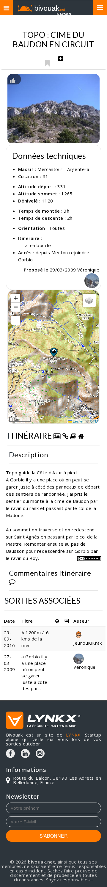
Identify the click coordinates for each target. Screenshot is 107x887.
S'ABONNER (54, 835)
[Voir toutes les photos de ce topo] (57, 435)
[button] (53, 352)
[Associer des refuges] (81, 435)
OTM (94, 421)
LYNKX (73, 735)
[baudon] (53, 109)
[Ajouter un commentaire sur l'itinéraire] (12, 581)
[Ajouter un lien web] (65, 435)
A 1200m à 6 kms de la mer (35, 638)
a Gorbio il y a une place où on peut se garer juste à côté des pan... (34, 672)
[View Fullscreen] (15, 320)
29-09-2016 (9, 638)
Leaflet (78, 421)
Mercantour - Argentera (63, 169)
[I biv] (12, 80)
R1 (45, 176)
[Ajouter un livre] (73, 435)
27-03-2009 (9, 663)
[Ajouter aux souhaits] (47, 62)
